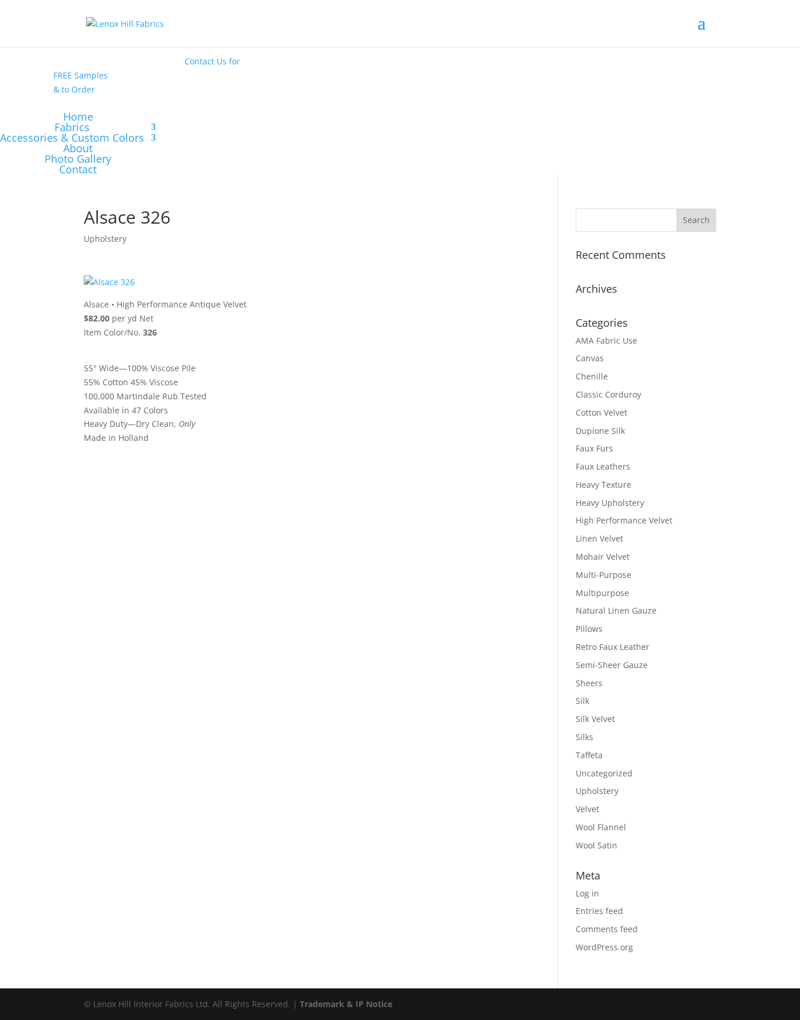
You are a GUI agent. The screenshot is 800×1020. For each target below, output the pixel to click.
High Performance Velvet (624, 520)
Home (78, 116)
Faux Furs (594, 448)
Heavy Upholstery (610, 502)
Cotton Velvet (601, 412)
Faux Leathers (603, 466)
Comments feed (607, 929)
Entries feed (599, 910)
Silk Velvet (595, 718)
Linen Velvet (599, 538)
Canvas (590, 358)
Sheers (589, 683)
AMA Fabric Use (606, 340)
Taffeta (589, 755)
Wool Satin (596, 845)
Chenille (592, 376)
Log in (587, 893)
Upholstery (105, 238)
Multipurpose (602, 592)
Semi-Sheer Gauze (612, 664)
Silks (584, 736)
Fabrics (72, 127)
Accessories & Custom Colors (72, 138)
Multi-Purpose (603, 574)
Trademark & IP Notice (346, 1003)
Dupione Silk (600, 430)
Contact (78, 169)
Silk (582, 700)
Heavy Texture (603, 484)
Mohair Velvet (603, 556)
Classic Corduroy (608, 394)
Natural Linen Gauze (616, 610)
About (78, 148)
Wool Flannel (601, 827)
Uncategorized (604, 773)
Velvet (587, 808)
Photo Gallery (78, 159)
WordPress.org (604, 947)
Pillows (589, 628)
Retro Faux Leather (612, 646)
